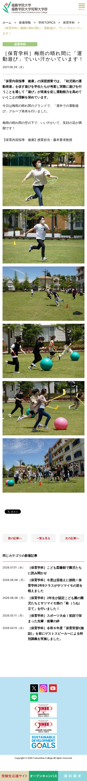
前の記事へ (15, 538)
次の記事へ (72, 538)
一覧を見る (43, 538)
